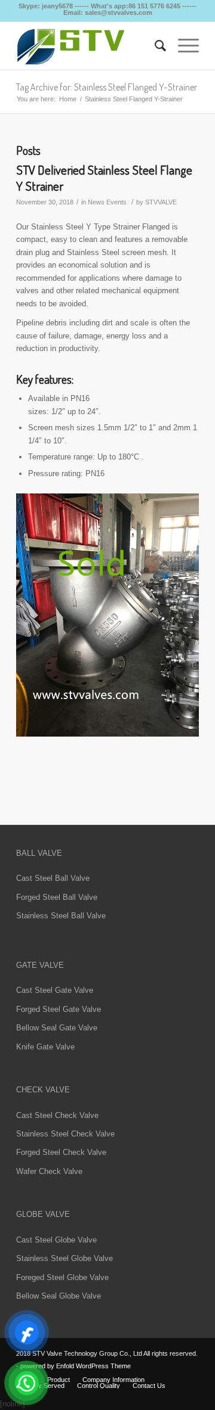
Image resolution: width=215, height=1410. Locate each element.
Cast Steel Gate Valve (54, 990)
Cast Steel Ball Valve (53, 878)
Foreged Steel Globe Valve (62, 1277)
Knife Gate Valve (45, 1046)
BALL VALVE (39, 853)
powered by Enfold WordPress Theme (75, 1365)
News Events (107, 202)
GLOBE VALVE (43, 1214)
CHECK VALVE (43, 1089)
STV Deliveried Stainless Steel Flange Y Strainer (104, 178)
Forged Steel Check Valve (61, 1152)
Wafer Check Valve (49, 1171)
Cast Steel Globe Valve (56, 1239)
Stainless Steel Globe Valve (64, 1258)
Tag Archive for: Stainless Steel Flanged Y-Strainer (106, 87)
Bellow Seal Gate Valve (56, 1027)
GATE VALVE (40, 965)
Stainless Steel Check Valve (65, 1133)
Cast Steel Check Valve (57, 1115)
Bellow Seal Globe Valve (58, 1295)
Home (67, 99)
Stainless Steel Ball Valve (61, 915)
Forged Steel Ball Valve (56, 897)
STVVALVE (161, 202)
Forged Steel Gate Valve (58, 1009)
